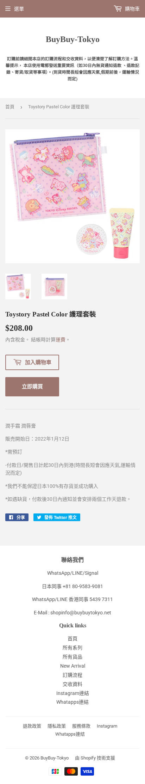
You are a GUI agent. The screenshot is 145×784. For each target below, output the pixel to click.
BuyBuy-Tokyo (73, 39)
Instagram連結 (72, 693)
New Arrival (72, 666)
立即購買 (32, 386)
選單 (19, 9)
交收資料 (72, 684)
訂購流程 (72, 675)
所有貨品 (72, 657)
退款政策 (32, 726)
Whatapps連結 (72, 702)
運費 (60, 339)
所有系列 (72, 647)
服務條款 (81, 726)
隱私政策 (57, 726)
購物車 (132, 9)
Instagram (107, 726)
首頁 (9, 106)
